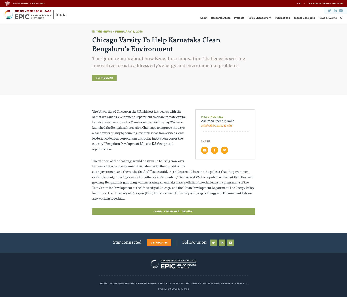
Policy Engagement (259, 18)
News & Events (327, 18)
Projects (239, 18)
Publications (282, 18)
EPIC (298, 4)
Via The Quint (104, 78)
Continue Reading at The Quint (173, 211)
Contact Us (241, 283)
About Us (105, 283)
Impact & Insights (304, 18)
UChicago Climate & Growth (325, 4)
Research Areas (220, 18)
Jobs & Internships (124, 283)
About (204, 18)
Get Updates (159, 243)
